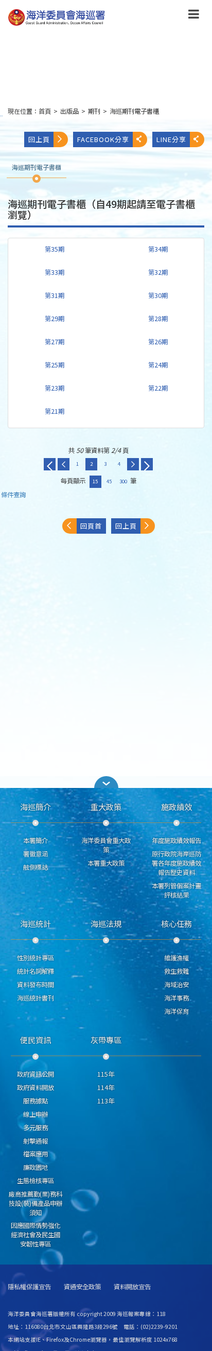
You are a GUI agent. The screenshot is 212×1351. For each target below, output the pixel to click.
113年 (105, 1101)
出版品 (69, 111)
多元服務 (35, 1127)
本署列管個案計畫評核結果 (176, 890)
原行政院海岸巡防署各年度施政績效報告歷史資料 (176, 863)
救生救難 (176, 971)
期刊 (94, 111)
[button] (193, 16)
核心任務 (176, 923)
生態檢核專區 (35, 1180)
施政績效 (176, 806)
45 (109, 481)
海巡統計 (35, 923)
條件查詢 (13, 494)
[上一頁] (63, 464)
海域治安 (176, 984)
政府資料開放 (35, 1087)
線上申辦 (35, 1114)
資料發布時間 (35, 984)
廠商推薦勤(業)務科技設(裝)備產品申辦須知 (35, 1203)
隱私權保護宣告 (29, 1287)
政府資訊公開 (35, 1074)
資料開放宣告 (132, 1287)
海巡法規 (106, 923)
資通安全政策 (82, 1287)
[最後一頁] (147, 464)
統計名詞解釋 (35, 971)
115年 (105, 1074)
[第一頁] (50, 464)
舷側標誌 (35, 867)
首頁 (45, 111)
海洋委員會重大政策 (106, 845)
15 (95, 481)
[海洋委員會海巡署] (88, 17)
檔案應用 (35, 1154)
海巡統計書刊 (35, 998)
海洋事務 (176, 998)
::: (1, 115)
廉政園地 (35, 1167)
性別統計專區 (35, 957)
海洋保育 (176, 1011)
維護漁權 (176, 957)
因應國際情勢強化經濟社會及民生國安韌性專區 (35, 1235)
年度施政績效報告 (176, 840)
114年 (105, 1087)
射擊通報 (35, 1141)
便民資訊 (35, 1039)
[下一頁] (133, 464)
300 (123, 481)
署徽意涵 (35, 853)
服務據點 (35, 1101)
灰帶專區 (106, 1039)
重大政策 (106, 806)
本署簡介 (35, 840)
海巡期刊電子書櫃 (134, 111)
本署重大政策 (106, 863)
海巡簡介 (35, 806)
